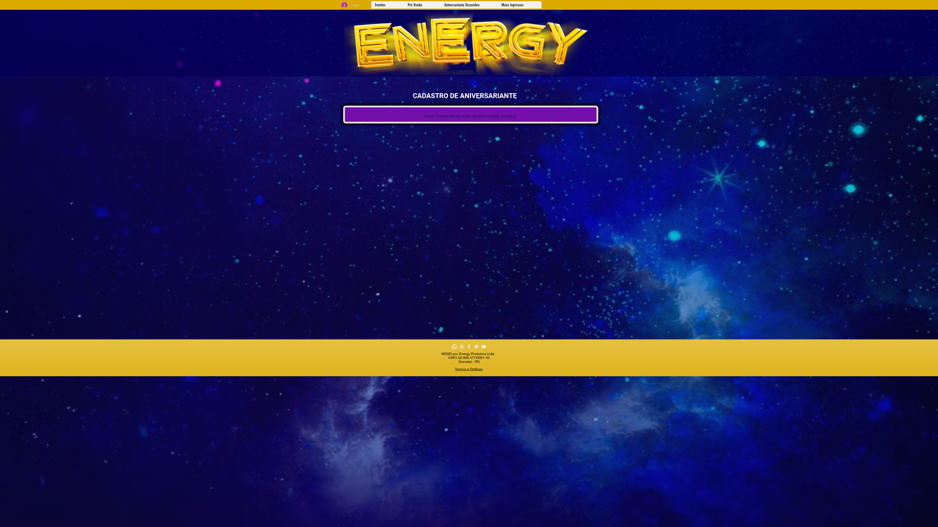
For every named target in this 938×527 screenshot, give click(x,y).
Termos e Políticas (469, 369)
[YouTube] (483, 346)
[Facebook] (469, 346)
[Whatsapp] (454, 346)
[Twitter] (476, 346)
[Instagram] (461, 346)
